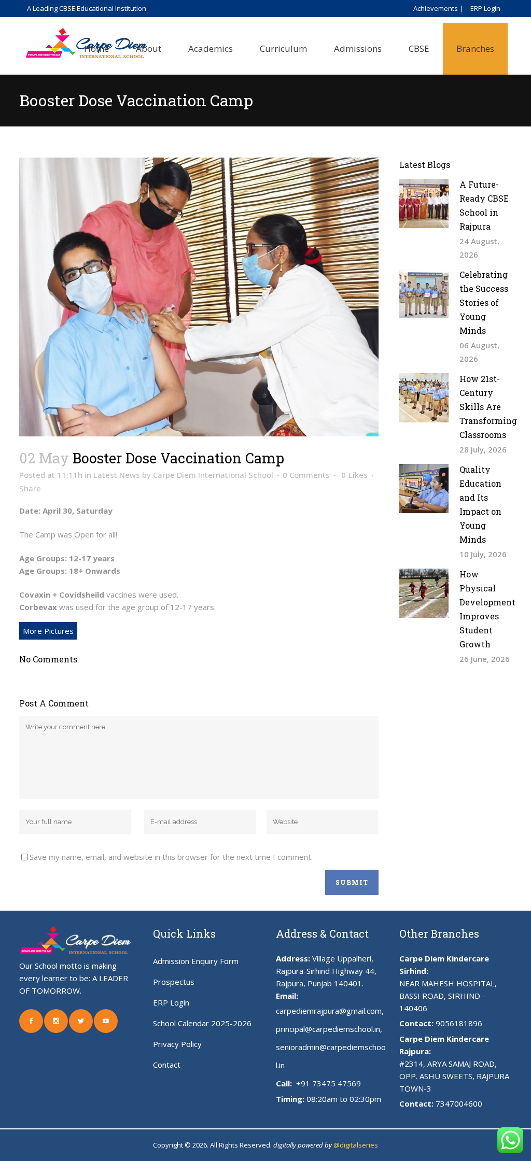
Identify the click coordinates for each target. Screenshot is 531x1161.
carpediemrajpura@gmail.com (329, 1011)
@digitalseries (355, 1145)
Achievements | (438, 8)
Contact (166, 1064)
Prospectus (173, 981)
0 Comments (306, 475)
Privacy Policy (177, 1044)
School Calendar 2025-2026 (202, 1023)
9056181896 (459, 1023)
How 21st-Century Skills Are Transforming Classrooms (488, 406)
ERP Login (485, 8)
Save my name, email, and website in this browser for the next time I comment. (171, 857)
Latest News (116, 475)
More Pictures (48, 631)
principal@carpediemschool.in (328, 1029)
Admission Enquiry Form (196, 961)
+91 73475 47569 (327, 1083)
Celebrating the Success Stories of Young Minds (483, 302)
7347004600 (459, 1103)
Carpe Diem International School (213, 475)
